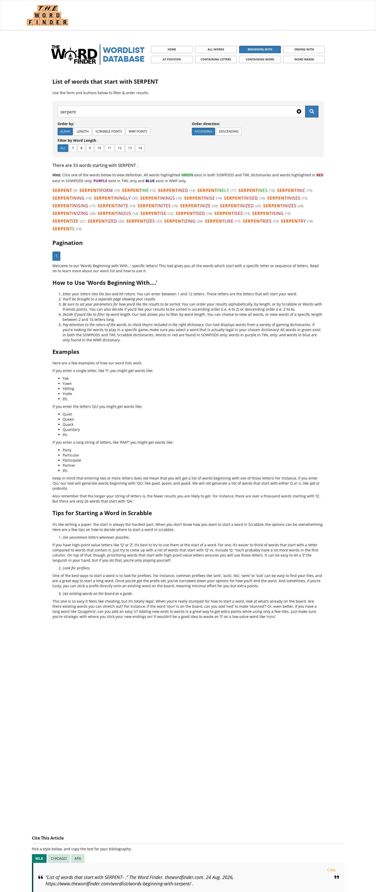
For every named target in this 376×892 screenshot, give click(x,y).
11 (109, 148)
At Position (172, 59)
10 (99, 148)
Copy (331, 869)
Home (172, 49)
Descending (229, 131)
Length (83, 131)
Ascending (203, 131)
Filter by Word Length (77, 140)
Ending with (304, 49)
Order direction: (206, 123)
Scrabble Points (108, 131)
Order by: (66, 123)
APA (77, 858)
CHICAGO (59, 858)
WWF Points (138, 131)
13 (130, 148)
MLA (39, 858)
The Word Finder (47, 15)
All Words (216, 49)
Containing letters (216, 59)
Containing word (260, 59)
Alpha (65, 131)
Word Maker (304, 59)
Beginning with (260, 49)
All (62, 148)
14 (140, 148)
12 (119, 148)
